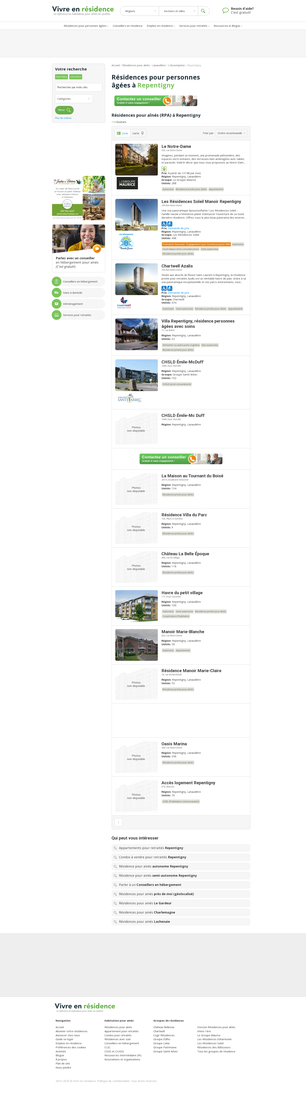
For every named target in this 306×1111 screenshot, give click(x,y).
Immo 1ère (204, 1031)
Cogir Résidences (164, 1035)
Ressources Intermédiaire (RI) (122, 1055)
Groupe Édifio (161, 1039)
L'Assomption (176, 65)
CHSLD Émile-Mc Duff (183, 415)
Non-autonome (210, 345)
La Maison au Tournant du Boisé (192, 475)
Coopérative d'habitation (176, 616)
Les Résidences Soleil (186, 234)
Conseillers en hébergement (121, 1043)
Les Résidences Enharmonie (214, 1039)
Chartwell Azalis (177, 266)
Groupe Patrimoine (165, 1047)
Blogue (60, 1055)
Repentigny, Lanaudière (186, 176)
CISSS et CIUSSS (114, 1051)
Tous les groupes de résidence (216, 1051)
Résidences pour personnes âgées (85, 25)
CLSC (107, 1047)
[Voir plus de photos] (136, 160)
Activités (61, 1051)
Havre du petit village (182, 592)
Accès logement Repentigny (188, 782)
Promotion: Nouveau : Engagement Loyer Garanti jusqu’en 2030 (196, 244)
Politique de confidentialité (113, 1081)
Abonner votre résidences (71, 1031)
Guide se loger (64, 1039)
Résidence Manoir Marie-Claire (191, 670)
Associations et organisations (122, 1059)
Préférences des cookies (71, 1047)
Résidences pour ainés (118, 1027)
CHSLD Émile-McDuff (182, 362)
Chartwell (178, 299)
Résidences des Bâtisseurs (214, 1047)
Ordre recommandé (230, 133)
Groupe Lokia (161, 1043)
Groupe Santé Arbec (185, 374)
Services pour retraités (193, 25)
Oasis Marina (174, 743)
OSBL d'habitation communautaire (181, 801)
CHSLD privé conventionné (177, 384)
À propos (61, 1059)
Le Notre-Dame (176, 146)
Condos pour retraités (118, 1035)
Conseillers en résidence (128, 25)
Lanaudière (159, 65)
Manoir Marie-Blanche (183, 631)
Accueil (116, 65)
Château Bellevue (163, 1027)
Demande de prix (178, 228)
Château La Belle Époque (185, 553)
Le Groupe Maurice (184, 180)
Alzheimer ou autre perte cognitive (181, 345)
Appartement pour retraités (121, 1031)
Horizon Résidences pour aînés (216, 1027)
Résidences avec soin (117, 1039)
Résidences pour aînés (136, 65)
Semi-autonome (209, 249)
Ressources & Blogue (227, 25)
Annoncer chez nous (68, 1035)
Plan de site (63, 1063)
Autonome (168, 189)
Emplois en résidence (160, 25)
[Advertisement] (153, 43)
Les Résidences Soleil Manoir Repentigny (201, 201)
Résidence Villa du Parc (184, 514)
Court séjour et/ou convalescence (181, 249)
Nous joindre (63, 1067)
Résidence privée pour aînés (191, 189)
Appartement (216, 189)
